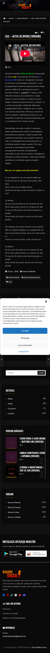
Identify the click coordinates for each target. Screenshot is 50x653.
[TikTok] (12, 595)
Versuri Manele (29, 271)
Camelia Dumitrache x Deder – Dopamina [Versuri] (32, 454)
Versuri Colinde (14, 517)
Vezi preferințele (25, 345)
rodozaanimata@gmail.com (14, 636)
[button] (46, 301)
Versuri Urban (13, 512)
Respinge (25, 338)
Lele (10, 282)
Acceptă (25, 331)
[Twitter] (16, 595)
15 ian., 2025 (13, 271)
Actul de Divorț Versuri (32, 277)
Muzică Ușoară (14, 507)
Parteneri (6, 609)
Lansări (11, 413)
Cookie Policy (24, 351)
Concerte (12, 409)
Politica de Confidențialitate (14, 618)
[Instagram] (20, 595)
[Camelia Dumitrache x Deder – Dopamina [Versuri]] (11, 457)
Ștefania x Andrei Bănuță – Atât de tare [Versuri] (32, 469)
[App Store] (36, 553)
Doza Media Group (39, 647)
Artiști (10, 404)
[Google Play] (13, 553)
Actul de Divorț (13, 277)
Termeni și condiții (10, 613)
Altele (10, 399)
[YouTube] (8, 595)
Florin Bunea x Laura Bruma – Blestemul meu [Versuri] (32, 440)
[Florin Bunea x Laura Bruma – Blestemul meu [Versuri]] (11, 443)
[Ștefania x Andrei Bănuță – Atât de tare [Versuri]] (11, 471)
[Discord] (24, 595)
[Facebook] (4, 595)
